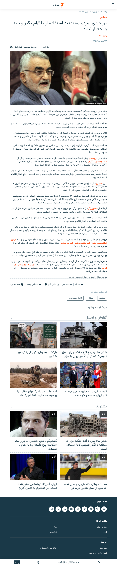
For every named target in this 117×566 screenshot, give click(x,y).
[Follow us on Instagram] (58, 509)
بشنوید (101, 406)
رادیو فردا (103, 35)
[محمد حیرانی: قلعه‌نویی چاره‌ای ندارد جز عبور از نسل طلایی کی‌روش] (83, 467)
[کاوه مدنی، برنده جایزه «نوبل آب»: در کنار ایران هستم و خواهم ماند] (83, 375)
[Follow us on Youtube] (71, 509)
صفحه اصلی (102, 527)
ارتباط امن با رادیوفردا (48, 548)
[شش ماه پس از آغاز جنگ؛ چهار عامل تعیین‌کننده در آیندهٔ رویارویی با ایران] (83, 335)
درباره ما (103, 548)
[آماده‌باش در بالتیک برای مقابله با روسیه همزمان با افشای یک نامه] (33, 375)
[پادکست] (38, 562)
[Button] (45, 47)
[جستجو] (99, 562)
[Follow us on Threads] (51, 509)
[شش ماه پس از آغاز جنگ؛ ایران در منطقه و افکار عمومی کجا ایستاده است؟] (83, 424)
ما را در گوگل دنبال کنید (68, 562)
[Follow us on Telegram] (84, 509)
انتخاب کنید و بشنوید (98, 553)
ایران (105, 532)
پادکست (53, 532)
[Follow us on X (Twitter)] (77, 509)
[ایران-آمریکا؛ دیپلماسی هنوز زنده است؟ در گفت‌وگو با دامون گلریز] (33, 467)
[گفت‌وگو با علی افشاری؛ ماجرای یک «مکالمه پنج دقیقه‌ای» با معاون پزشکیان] (33, 424)
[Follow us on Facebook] (91, 509)
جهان (55, 527)
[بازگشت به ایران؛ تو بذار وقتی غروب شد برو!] (33, 335)
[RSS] (97, 509)
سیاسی (103, 17)
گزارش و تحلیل (96, 318)
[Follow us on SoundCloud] (64, 509)
